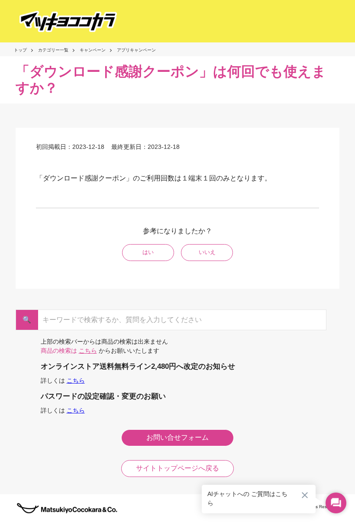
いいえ (207, 252)
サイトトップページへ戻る (177, 468)
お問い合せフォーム (177, 437)
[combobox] (174, 320)
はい (148, 252)
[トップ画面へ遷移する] (60, 21)
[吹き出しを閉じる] (305, 495)
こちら (88, 350)
